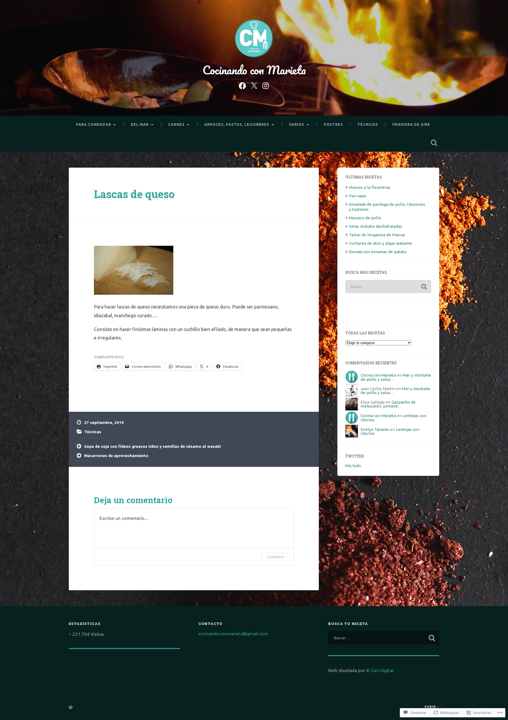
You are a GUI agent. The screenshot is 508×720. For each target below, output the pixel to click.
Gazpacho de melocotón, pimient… (388, 404)
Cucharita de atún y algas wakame (380, 243)
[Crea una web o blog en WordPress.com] (70, 707)
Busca (434, 143)
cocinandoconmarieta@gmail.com (233, 633)
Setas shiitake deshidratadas (375, 226)
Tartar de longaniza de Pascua (377, 234)
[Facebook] (242, 85)
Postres (333, 124)
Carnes (176, 124)
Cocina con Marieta (378, 375)
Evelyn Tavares (375, 429)
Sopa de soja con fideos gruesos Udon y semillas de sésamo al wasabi (152, 446)
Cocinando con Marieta (254, 69)
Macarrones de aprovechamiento (116, 455)
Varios (296, 124)
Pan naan (357, 196)
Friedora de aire (411, 124)
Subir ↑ (431, 706)
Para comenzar (93, 124)
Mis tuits (353, 465)
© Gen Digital (379, 670)
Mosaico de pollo (365, 218)
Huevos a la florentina (369, 187)
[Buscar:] (388, 286)
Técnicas (367, 124)
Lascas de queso (134, 194)
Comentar (275, 556)
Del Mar (140, 124)
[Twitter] (254, 85)
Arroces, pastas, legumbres (236, 124)
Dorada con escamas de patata (377, 251)
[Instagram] (265, 85)
